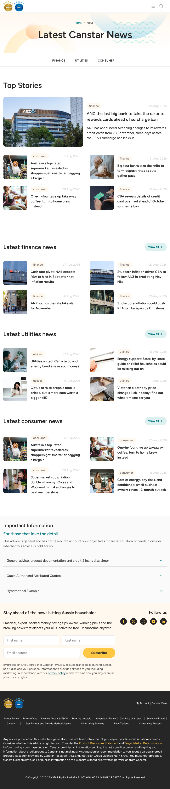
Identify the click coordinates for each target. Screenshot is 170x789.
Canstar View (159, 703)
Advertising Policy (105, 718)
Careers (11, 723)
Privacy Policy (11, 718)
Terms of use (30, 718)
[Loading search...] (161, 6)
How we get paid (81, 718)
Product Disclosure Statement (98, 743)
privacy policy (57, 673)
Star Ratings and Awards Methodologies (48, 723)
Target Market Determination (143, 743)
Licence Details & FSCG (54, 718)
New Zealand (121, 723)
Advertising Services (92, 723)
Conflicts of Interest (131, 718)
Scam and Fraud (156, 718)
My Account (142, 703)
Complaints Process (150, 723)
